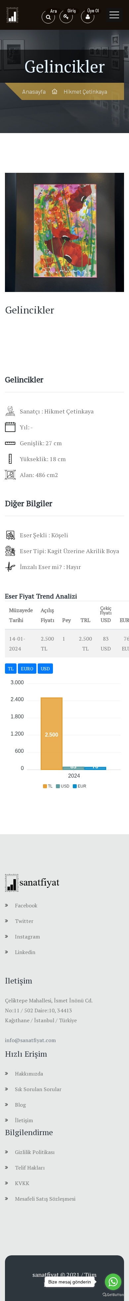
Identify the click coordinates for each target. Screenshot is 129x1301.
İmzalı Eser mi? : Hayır (50, 567)
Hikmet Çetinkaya (85, 91)
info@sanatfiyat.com (30, 1040)
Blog (20, 1104)
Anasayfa (34, 91)
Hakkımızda (29, 1073)
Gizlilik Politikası (35, 1152)
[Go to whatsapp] (113, 1282)
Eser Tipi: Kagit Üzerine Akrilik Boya (69, 551)
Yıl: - (26, 427)
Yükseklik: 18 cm (43, 459)
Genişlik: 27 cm (41, 443)
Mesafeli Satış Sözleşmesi (45, 1198)
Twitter (24, 921)
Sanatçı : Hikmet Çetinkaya (57, 411)
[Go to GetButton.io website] (113, 1294)
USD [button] (45, 668)
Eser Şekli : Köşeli (44, 535)
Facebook (26, 905)
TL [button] (11, 668)
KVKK (22, 1183)
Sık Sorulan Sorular (38, 1089)
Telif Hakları (30, 1167)
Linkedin (25, 952)
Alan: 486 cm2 (39, 475)
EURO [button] (27, 668)
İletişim (24, 1120)
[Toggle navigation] (114, 15)
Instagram (27, 936)
